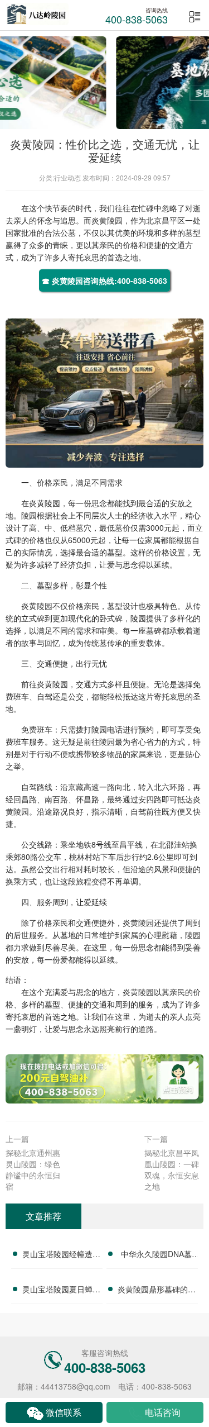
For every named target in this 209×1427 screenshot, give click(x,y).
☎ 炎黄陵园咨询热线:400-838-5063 (104, 280)
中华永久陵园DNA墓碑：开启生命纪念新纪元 (157, 1255)
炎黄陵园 (107, 220)
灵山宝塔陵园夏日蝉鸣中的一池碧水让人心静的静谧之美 (61, 1290)
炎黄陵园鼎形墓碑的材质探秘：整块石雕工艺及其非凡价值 (157, 1290)
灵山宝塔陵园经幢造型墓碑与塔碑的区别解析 (61, 1255)
